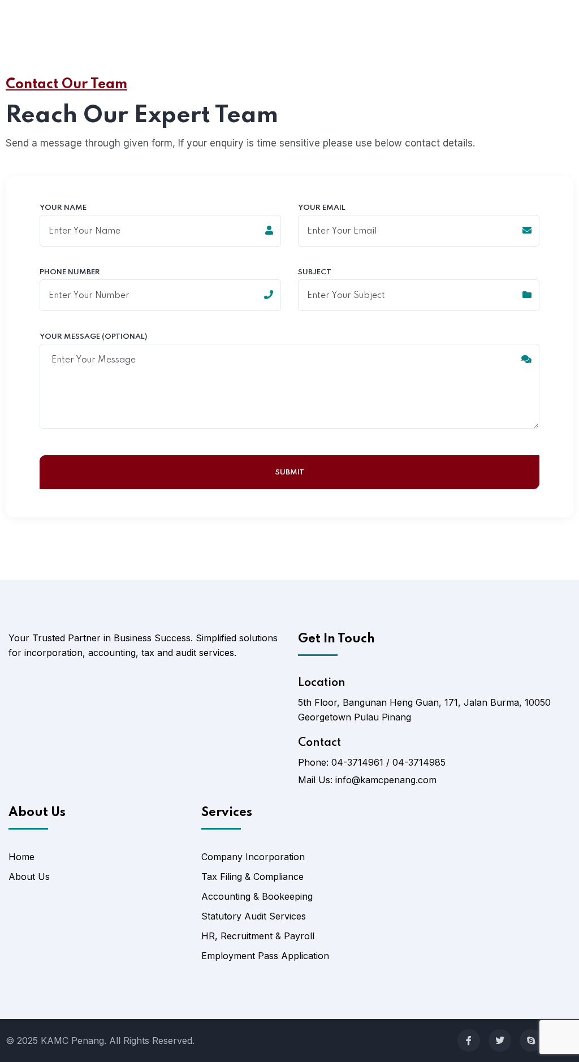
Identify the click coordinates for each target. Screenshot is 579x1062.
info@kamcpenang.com (386, 779)
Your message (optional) (93, 337)
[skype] (531, 1040)
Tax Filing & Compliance (252, 876)
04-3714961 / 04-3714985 (388, 762)
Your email (321, 208)
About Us (29, 876)
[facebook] (468, 1040)
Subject (314, 272)
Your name (63, 208)
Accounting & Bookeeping (257, 896)
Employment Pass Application (265, 955)
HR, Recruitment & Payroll (257, 936)
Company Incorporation (253, 856)
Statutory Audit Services (253, 916)
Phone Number (70, 272)
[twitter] (500, 1040)
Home (21, 856)
